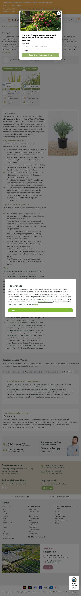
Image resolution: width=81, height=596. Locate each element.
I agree (26, 50)
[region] (40, 298)
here (36, 304)
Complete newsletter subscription (40, 55)
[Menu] (77, 577)
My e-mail (25, 43)
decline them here (45, 302)
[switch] (74, 588)
